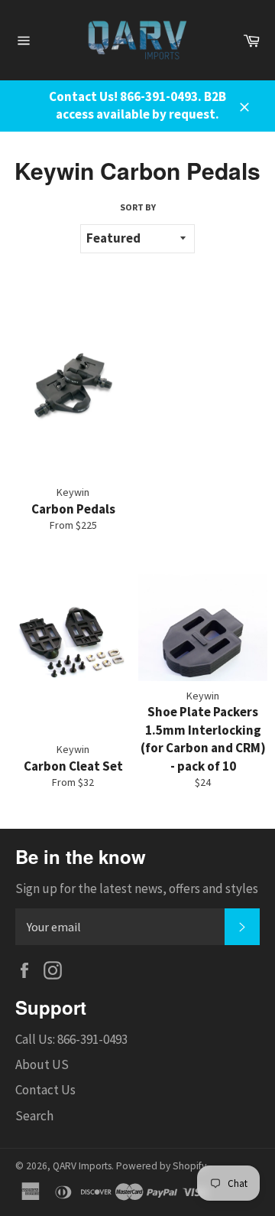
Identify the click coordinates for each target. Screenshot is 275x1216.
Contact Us (45, 1089)
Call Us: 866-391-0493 (71, 1039)
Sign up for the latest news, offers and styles (136, 888)
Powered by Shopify (161, 1165)
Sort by (138, 207)
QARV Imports (82, 1165)
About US (42, 1064)
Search (34, 1115)
